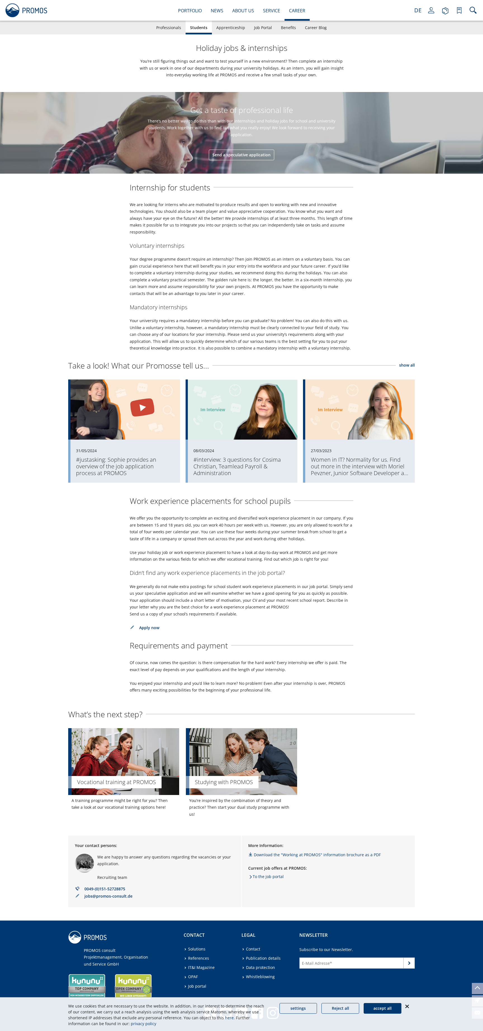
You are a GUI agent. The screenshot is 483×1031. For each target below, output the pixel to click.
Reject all (340, 1008)
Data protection (260, 967)
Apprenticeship (230, 27)
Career (297, 11)
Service (271, 11)
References (198, 958)
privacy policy (143, 1023)
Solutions (196, 949)
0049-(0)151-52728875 (104, 888)
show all (407, 365)
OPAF (193, 976)
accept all (382, 1008)
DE (418, 10)
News (217, 11)
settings (298, 1008)
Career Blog (316, 27)
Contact (253, 949)
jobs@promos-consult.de (108, 896)
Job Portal (263, 27)
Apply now (149, 627)
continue (409, 964)
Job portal (197, 986)
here (229, 1017)
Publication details (263, 958)
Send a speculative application (241, 154)
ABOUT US (243, 11)
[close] (407, 1006)
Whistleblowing (260, 976)
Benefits (288, 27)
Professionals (168, 27)
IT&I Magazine (201, 967)
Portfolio (190, 11)
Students (198, 27)
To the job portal (268, 876)
